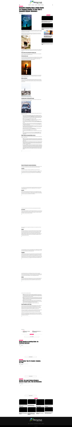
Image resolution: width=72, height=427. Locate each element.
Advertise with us (31, 423)
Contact (29, 423)
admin (22, 13)
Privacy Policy (39, 423)
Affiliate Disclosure (36, 423)
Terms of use (43, 423)
